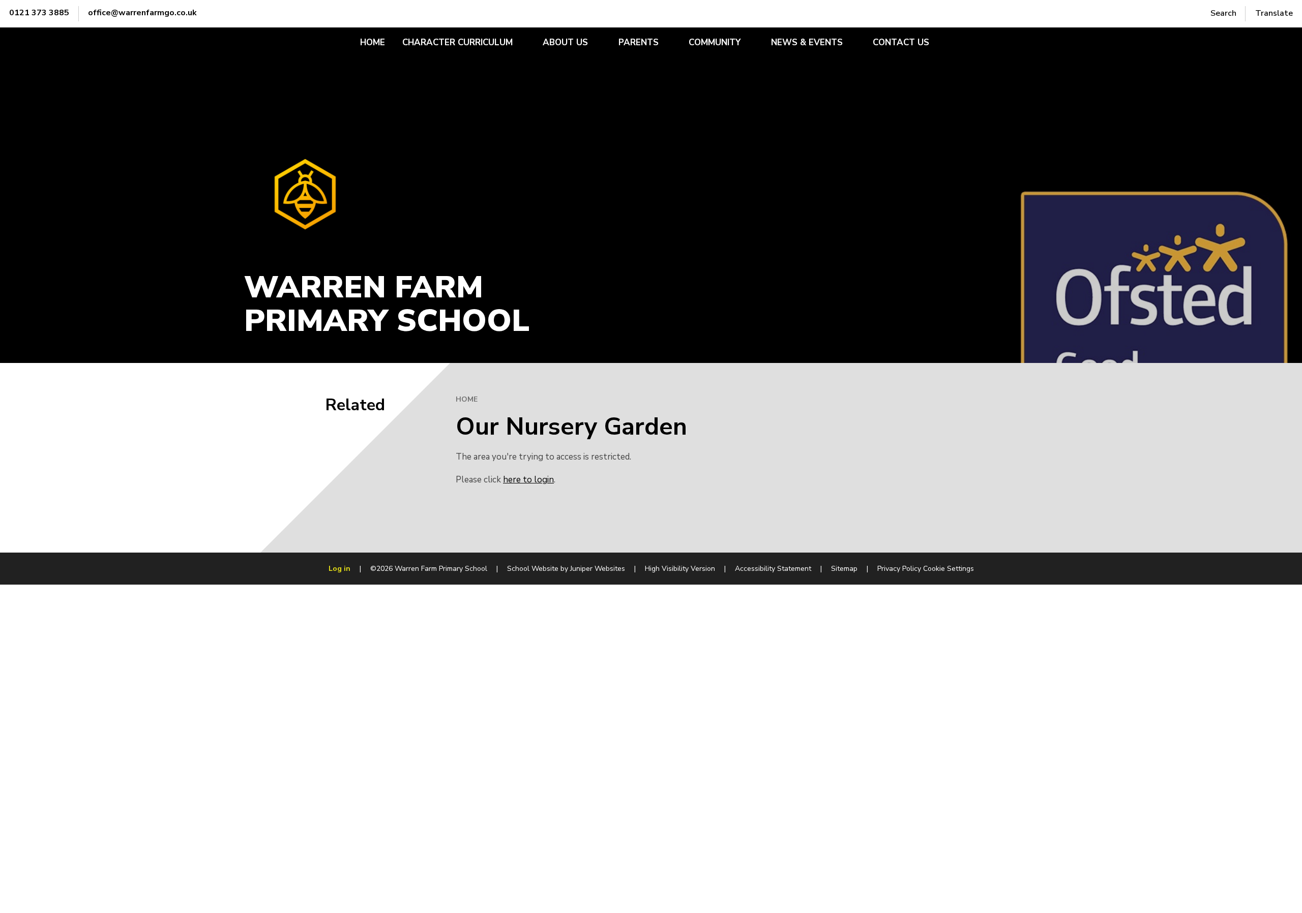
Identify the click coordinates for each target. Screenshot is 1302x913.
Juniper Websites (597, 568)
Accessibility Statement (773, 568)
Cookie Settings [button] (948, 568)
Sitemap (844, 568)
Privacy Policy (899, 568)
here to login (528, 479)
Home (467, 399)
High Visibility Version (680, 568)
